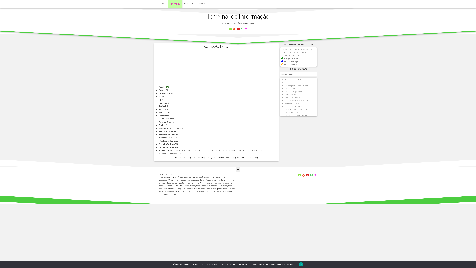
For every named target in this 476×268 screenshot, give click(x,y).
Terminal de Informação (238, 16)
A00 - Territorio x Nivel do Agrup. (293, 80)
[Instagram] (245, 28)
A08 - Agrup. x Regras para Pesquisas (294, 101)
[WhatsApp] (241, 28)
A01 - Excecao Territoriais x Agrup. (293, 83)
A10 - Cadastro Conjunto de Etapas (294, 109)
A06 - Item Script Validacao (290, 98)
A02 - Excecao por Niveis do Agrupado (295, 86)
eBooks (203, 4)
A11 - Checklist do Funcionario (292, 112)
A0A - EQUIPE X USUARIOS (291, 106)
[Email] (230, 28)
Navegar (188, 4)
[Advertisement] (216, 68)
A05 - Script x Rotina (288, 95)
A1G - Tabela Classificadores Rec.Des (294, 115)
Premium (175, 4)
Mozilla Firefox (290, 64)
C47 (167, 87)
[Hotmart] (234, 28)
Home (163, 4)
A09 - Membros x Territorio (291, 103)
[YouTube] (238, 28)
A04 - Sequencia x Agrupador (291, 92)
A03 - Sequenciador (288, 89)
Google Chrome (290, 58)
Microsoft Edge (290, 61)
